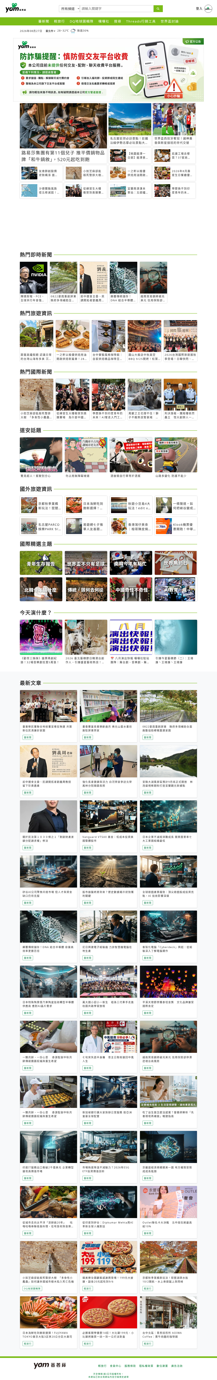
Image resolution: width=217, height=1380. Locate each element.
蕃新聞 (43, 21)
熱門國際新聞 (36, 371)
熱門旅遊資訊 (36, 313)
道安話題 (30, 430)
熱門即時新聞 (36, 254)
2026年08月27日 (31, 31)
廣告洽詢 (177, 1366)
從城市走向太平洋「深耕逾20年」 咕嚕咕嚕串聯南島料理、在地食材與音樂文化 (48, 1226)
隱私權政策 (146, 1366)
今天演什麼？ (36, 612)
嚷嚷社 (103, 21)
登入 (199, 8)
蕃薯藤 (15, 8)
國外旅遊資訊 (36, 488)
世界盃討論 (170, 21)
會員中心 (115, 1366)
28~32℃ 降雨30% (73, 30)
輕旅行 (59, 21)
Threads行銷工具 (141, 21)
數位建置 (162, 1366)
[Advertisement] (108, 225)
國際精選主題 (36, 543)
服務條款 (130, 1366)
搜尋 (117, 21)
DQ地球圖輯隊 (82, 21)
